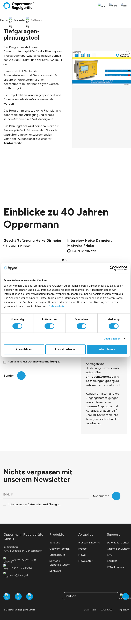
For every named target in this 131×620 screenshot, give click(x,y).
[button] (63, 260)
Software (55, 570)
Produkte (56, 534)
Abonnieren (101, 496)
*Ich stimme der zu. (34, 361)
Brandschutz (57, 554)
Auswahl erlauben (65, 349)
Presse (82, 548)
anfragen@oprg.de (99, 376)
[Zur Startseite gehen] (18, 6)
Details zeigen (112, 338)
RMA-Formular (116, 567)
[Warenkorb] (113, 5)
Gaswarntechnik (59, 548)
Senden (9, 375)
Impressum (124, 610)
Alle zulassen (107, 349)
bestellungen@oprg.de (102, 381)
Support (113, 534)
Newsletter (85, 561)
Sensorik (54, 542)
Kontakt (112, 561)
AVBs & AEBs (107, 610)
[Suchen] (102, 6)
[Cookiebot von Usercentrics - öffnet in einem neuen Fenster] (112, 268)
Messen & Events (89, 542)
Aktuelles (85, 534)
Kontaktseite (12, 143)
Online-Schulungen (118, 548)
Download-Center (118, 542)
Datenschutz (57, 306)
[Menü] (123, 5)
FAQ (110, 554)
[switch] (49, 326)
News (82, 554)
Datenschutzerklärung (42, 361)
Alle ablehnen (24, 349)
